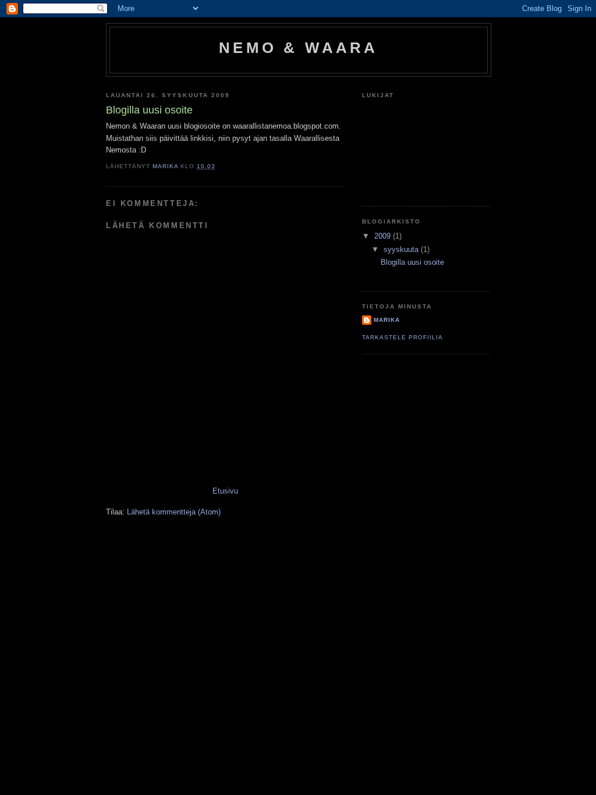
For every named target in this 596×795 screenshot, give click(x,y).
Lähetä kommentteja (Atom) (174, 511)
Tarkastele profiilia (402, 337)
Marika (387, 320)
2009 (383, 236)
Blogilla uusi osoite (412, 262)
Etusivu (225, 491)
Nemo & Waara (298, 47)
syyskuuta (402, 249)
